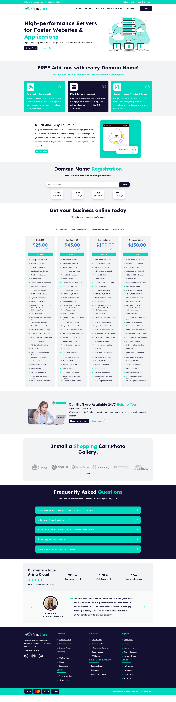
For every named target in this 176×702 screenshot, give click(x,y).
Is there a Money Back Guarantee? (55, 520)
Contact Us (46, 48)
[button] (87, 473)
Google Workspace (98, 674)
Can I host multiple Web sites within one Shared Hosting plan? (67, 530)
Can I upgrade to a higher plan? (53, 539)
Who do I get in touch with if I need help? (58, 549)
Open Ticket (128, 640)
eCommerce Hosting (100, 648)
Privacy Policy (64, 680)
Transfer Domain (65, 644)
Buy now (40, 254)
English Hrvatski (144, 2)
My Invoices (128, 666)
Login (145, 8)
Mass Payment (129, 674)
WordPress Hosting (99, 644)
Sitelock (62, 662)
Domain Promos (65, 648)
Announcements (130, 648)
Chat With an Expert (80, 421)
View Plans (31, 48)
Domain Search (65, 640)
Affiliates (127, 678)
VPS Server (96, 656)
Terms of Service (65, 676)
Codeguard (63, 666)
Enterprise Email (97, 670)
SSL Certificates (65, 658)
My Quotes (128, 670)
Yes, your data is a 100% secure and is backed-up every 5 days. (67, 510)
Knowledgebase (130, 652)
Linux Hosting (97, 640)
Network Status (130, 656)
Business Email (97, 666)
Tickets (126, 644)
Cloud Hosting (97, 652)
